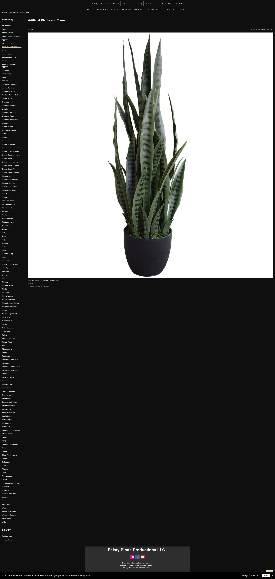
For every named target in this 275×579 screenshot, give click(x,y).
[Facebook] (137, 557)
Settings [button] (245, 575)
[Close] (272, 575)
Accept (265, 575)
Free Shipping (45, 286)
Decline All (254, 575)
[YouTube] (143, 557)
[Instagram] (132, 557)
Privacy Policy (85, 575)
